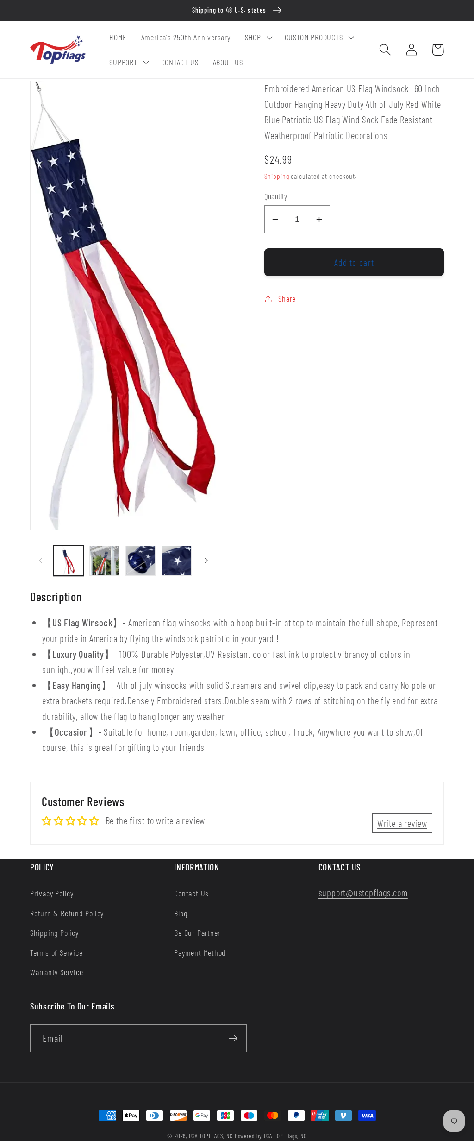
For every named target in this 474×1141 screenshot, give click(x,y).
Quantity (275, 196)
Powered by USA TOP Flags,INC (271, 1136)
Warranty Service (56, 972)
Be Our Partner (197, 932)
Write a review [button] (402, 823)
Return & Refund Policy (67, 913)
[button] (257, 37)
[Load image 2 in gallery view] (104, 561)
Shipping (276, 175)
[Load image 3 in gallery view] (140, 561)
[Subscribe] (233, 1038)
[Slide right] (206, 560)
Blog (180, 913)
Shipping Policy (54, 932)
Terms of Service (56, 952)
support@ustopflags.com (363, 892)
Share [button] (287, 298)
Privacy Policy (52, 893)
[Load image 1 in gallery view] (69, 561)
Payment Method (200, 952)
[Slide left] (40, 560)
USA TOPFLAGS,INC (211, 1136)
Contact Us (191, 893)
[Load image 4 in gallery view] (177, 561)
